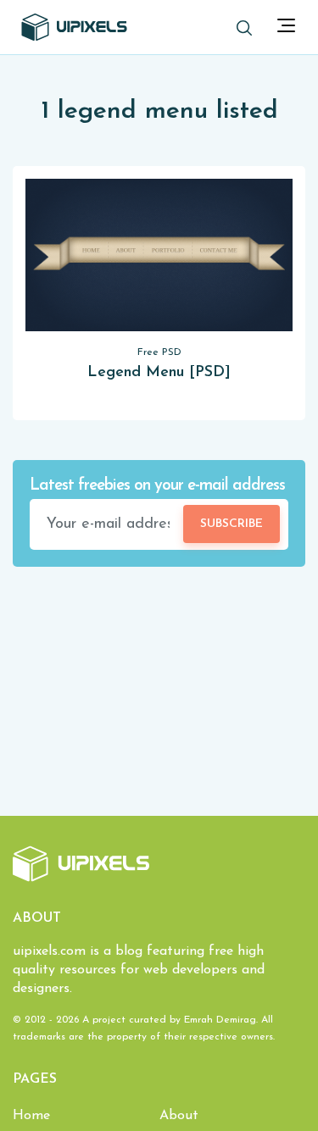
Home (31, 1116)
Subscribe (231, 524)
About (178, 1116)
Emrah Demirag (220, 1020)
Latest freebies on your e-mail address (157, 486)
